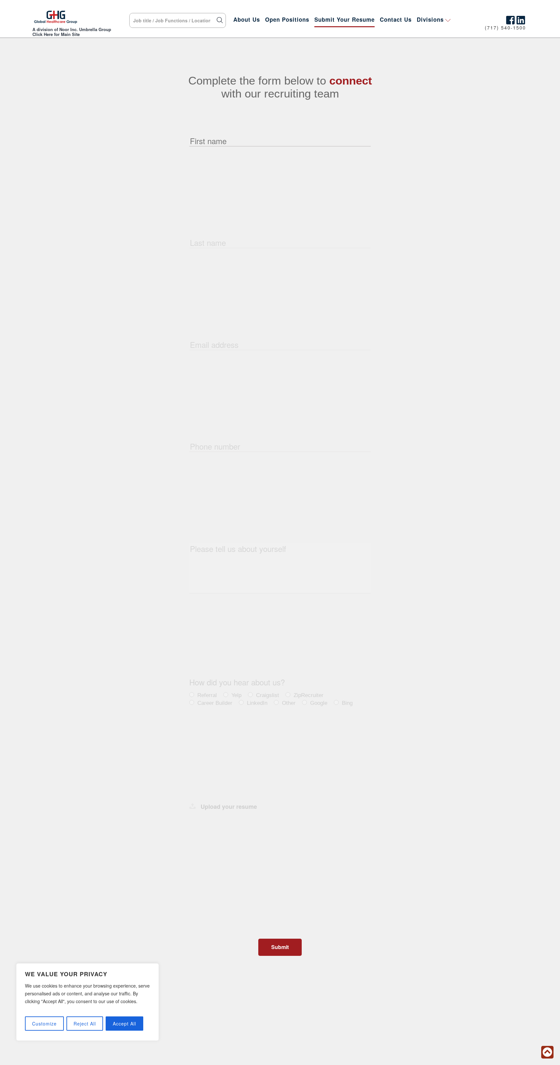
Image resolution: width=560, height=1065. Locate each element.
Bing (347, 703)
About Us (246, 19)
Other (289, 703)
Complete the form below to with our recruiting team (280, 87)
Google (318, 703)
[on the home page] (55, 19)
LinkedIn (257, 703)
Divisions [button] (430, 19)
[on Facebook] (510, 18)
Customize (44, 1023)
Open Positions (287, 19)
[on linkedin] (521, 18)
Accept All (124, 1023)
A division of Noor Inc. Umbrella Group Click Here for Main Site (71, 32)
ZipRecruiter (308, 695)
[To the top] (547, 1052)
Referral (207, 695)
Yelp (236, 695)
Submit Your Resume (344, 19)
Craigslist (267, 695)
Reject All (85, 1023)
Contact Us (396, 19)
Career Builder (214, 703)
